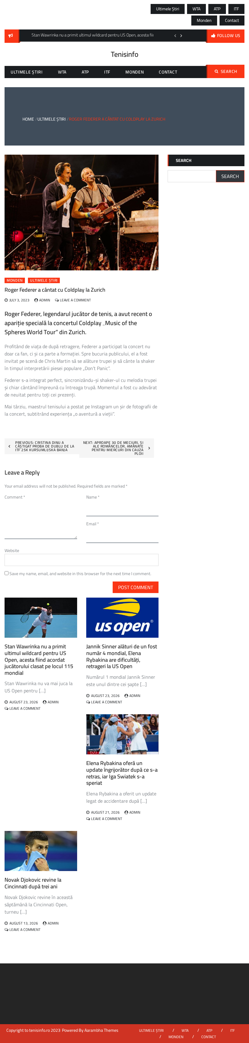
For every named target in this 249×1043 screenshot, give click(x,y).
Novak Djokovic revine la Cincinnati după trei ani (33, 883)
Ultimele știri (167, 9)
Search (229, 71)
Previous (175, 35)
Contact (232, 20)
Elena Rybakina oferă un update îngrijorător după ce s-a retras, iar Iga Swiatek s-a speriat (122, 773)
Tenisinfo (124, 54)
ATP (217, 9)
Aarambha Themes (101, 1030)
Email (92, 524)
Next (181, 35)
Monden (204, 20)
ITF (236, 9)
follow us (228, 35)
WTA (196, 9)
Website (12, 550)
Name (93, 497)
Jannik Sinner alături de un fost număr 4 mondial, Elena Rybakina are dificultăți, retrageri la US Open (121, 656)
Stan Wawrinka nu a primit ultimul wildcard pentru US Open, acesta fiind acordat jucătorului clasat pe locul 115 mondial (39, 659)
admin (44, 300)
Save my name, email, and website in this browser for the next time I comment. (80, 574)
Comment (15, 497)
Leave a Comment (75, 300)
